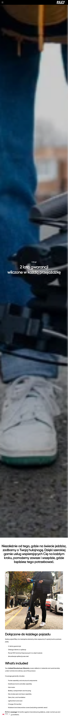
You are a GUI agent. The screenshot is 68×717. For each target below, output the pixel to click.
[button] (6, 714)
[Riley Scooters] (61, 2)
